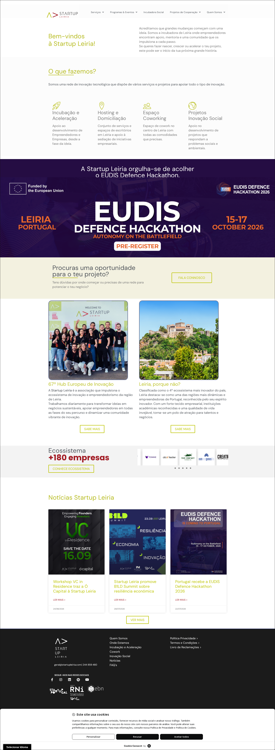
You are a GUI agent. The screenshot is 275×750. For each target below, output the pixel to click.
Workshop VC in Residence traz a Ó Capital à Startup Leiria (74, 586)
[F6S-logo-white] (78, 679)
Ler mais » (59, 599)
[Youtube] (87, 679)
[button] (175, 468)
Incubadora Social (154, 12)
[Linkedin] (69, 679)
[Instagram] (61, 679)
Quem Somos (214, 12)
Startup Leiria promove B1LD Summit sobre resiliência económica (135, 586)
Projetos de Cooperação (183, 12)
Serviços (96, 12)
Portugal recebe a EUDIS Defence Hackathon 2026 (197, 586)
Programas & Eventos (122, 12)
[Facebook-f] (52, 679)
